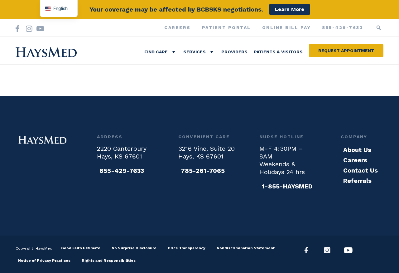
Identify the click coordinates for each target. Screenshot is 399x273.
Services (194, 51)
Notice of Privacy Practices (44, 260)
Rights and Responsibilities (109, 260)
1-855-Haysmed (287, 186)
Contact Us (360, 170)
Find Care (156, 51)
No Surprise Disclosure (134, 248)
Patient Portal (226, 27)
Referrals (357, 180)
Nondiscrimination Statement (246, 248)
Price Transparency (186, 248)
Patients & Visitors (278, 51)
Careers (177, 27)
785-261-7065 (203, 170)
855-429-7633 (342, 27)
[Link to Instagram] (28, 27)
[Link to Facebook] (17, 27)
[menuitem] (177, 27)
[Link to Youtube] (38, 27)
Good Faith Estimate (80, 248)
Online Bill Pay (286, 27)
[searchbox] (369, 27)
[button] (378, 27)
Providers (234, 51)
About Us (357, 150)
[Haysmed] (42, 139)
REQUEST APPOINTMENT (346, 50)
